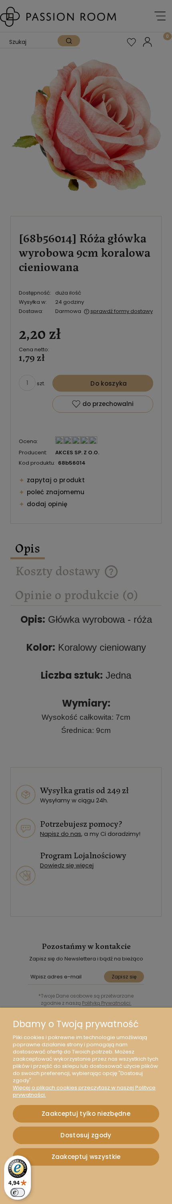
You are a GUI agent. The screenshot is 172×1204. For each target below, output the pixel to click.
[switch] (17, 1192)
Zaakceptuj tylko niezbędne (86, 1113)
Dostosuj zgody (85, 1135)
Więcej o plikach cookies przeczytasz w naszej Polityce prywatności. (84, 1091)
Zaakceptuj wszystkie (86, 1157)
